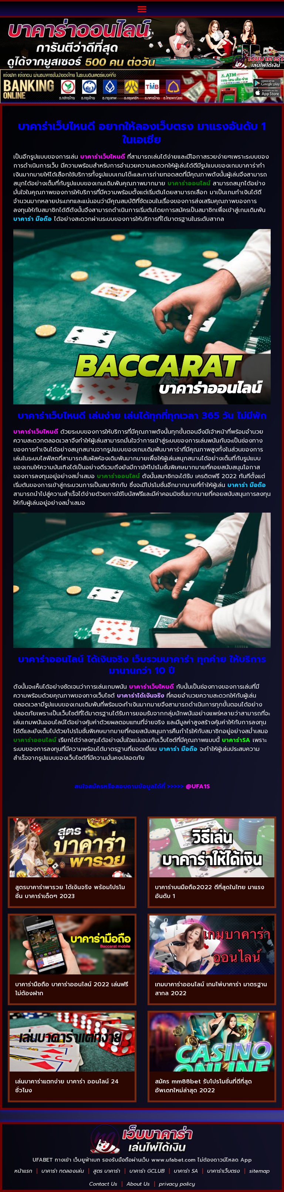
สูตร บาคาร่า (106, 1171)
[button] (142, 8)
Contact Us (103, 1184)
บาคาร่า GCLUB (147, 1171)
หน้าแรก (23, 1171)
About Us (138, 1184)
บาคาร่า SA (186, 1171)
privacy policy (177, 1184)
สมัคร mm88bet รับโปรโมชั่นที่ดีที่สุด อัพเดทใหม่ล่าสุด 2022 (203, 1086)
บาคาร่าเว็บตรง (223, 1171)
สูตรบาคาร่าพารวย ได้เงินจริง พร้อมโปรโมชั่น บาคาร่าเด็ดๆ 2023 (70, 892)
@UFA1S (198, 786)
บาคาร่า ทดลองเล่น (62, 1171)
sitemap (259, 1171)
